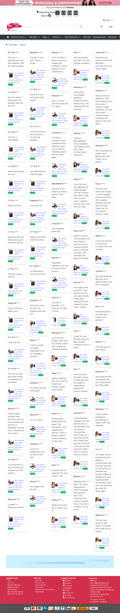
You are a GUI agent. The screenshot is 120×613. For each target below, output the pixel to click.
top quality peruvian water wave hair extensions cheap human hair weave (38, 365)
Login (111, 27)
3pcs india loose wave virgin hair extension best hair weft (81, 213)
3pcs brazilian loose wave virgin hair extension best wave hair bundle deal (16, 354)
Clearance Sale (17, 37)
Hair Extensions (71, 37)
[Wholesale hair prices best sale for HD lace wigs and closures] (60, 3)
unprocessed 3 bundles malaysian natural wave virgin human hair (59, 74)
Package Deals (99, 37)
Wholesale (112, 37)
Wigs (45, 37)
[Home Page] (8, 37)
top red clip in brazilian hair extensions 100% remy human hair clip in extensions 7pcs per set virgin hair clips (103, 336)
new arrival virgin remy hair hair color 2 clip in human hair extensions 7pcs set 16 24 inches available (81, 441)
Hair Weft (33, 37)
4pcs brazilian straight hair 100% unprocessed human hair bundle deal (16, 77)
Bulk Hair (87, 37)
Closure (56, 37)
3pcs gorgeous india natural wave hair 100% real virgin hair (59, 201)
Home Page (13, 45)
